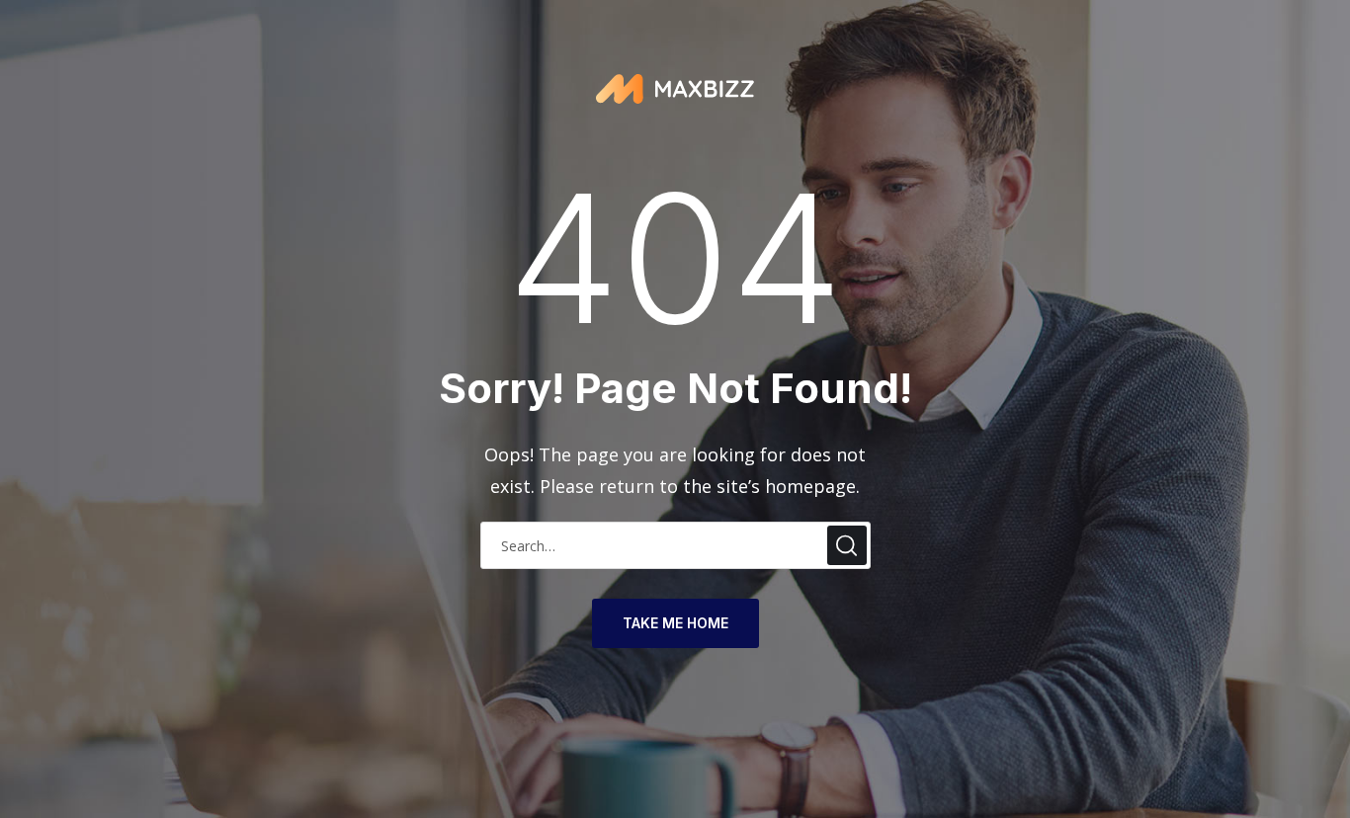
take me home (675, 622)
